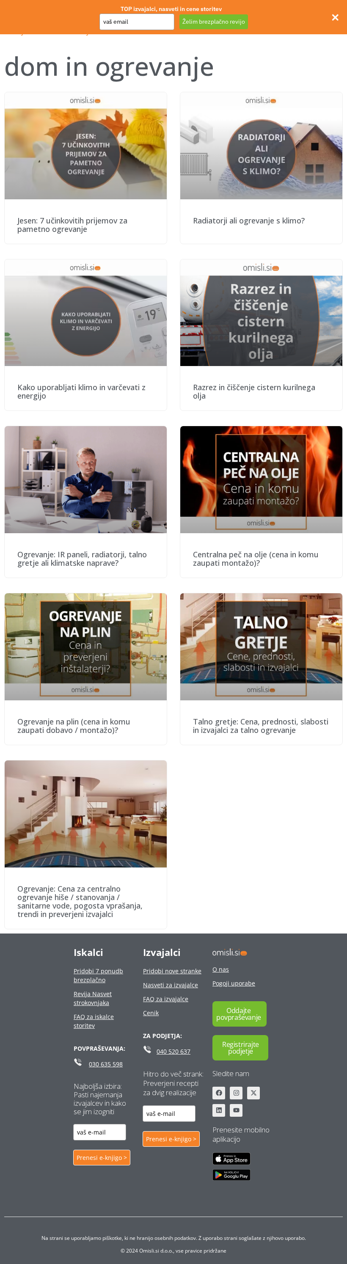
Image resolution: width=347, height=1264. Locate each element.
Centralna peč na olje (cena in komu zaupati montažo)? (256, 558)
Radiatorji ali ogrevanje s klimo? (249, 220)
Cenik (151, 1013)
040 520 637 (173, 1051)
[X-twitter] (253, 1093)
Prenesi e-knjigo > (102, 1158)
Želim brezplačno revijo (213, 21)
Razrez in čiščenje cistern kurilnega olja (254, 391)
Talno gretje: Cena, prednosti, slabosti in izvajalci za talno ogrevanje (260, 725)
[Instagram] (236, 1093)
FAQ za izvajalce (165, 999)
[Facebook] (218, 1093)
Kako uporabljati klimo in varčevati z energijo (81, 391)
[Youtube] (236, 1110)
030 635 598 (106, 1064)
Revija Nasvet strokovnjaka (93, 998)
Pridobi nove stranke (172, 971)
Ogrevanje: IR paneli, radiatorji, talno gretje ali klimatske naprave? (82, 558)
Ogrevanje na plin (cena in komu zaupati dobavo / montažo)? (73, 725)
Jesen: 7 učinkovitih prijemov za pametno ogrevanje (72, 224)
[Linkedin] (218, 1110)
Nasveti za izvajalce (170, 985)
